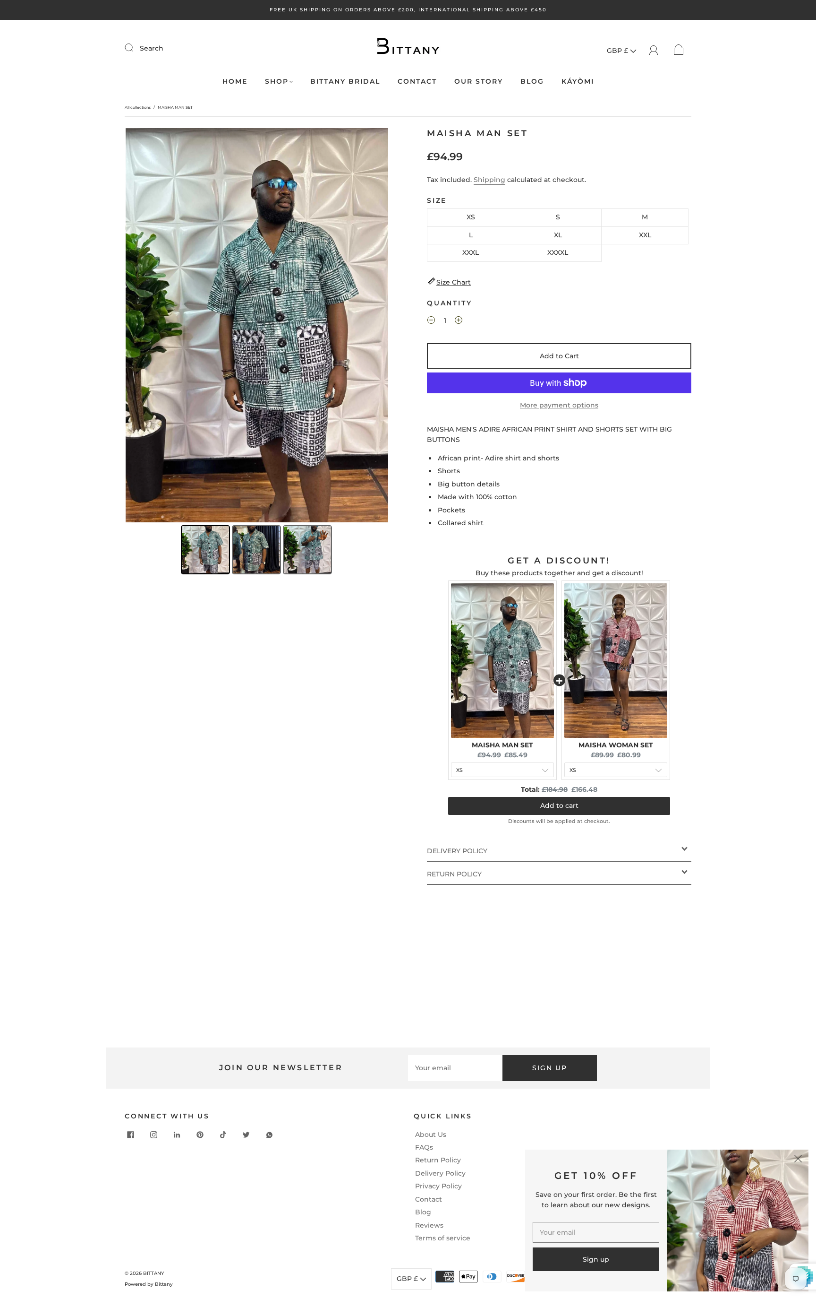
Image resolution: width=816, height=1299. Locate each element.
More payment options (559, 405)
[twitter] (246, 1135)
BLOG (532, 82)
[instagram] (154, 1135)
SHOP (277, 82)
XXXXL (557, 252)
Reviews (429, 1225)
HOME (234, 82)
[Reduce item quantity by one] (431, 321)
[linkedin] (177, 1135)
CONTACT (417, 82)
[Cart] (678, 49)
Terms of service (442, 1238)
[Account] (654, 49)
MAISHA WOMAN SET (615, 745)
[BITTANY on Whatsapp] (269, 1135)
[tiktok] (223, 1135)
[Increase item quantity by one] (458, 321)
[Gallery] (257, 352)
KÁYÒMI (577, 82)
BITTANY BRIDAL (345, 82)
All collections (138, 107)
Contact (428, 1199)
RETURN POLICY (454, 874)
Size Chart (453, 282)
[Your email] (455, 1068)
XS (471, 217)
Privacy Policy (438, 1186)
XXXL (470, 252)
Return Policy (438, 1160)
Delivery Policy (440, 1173)
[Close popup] (798, 1160)
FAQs (424, 1147)
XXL (645, 235)
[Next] (374, 325)
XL (558, 235)
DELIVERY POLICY (457, 851)
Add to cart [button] (559, 805)
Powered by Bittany (149, 1284)
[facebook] (130, 1135)
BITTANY (153, 1273)
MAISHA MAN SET (502, 745)
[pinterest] (200, 1135)
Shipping (489, 179)
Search (151, 48)
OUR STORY (478, 82)
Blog (423, 1212)
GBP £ (618, 50)
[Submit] (135, 47)
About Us (430, 1134)
